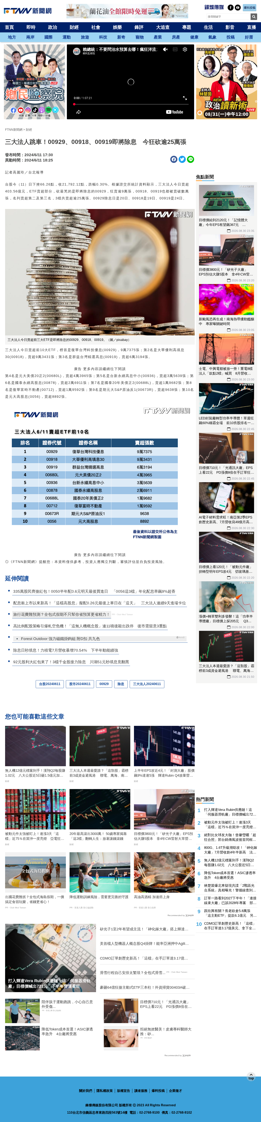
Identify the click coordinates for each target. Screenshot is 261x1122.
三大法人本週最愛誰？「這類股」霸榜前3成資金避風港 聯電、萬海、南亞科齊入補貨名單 (99, 773)
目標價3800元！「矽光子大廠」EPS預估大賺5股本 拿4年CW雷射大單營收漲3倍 (163, 836)
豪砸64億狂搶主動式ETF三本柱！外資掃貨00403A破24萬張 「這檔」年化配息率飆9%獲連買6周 (143, 987)
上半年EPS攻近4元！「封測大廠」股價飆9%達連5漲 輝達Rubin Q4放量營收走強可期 (164, 773)
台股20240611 (49, 684)
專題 (186, 27)
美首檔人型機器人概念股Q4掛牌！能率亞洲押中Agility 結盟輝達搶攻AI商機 (145, 944)
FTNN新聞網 (13, 129)
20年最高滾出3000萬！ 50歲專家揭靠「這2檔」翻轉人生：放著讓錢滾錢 (98, 836)
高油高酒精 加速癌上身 (152, 897)
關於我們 (85, 1090)
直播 (251, 27)
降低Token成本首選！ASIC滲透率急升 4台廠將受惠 (67, 1031)
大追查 (163, 27)
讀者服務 (140, 1090)
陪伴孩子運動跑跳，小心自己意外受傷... (67, 1004)
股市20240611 (80, 684)
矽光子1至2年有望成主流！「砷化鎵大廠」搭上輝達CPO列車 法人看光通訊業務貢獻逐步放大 (142, 929)
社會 (95, 27)
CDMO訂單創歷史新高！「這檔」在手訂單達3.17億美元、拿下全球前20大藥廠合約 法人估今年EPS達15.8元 (144, 958)
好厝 (249, 37)
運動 (67, 37)
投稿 (231, 37)
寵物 (140, 37)
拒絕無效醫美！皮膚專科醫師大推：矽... (165, 1031)
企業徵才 (175, 1090)
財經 (74, 27)
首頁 (9, 27)
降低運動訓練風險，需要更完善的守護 (99, 897)
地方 (12, 37)
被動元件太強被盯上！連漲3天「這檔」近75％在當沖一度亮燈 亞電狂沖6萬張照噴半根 (34, 836)
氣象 (212, 37)
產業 (158, 37)
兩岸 (30, 37)
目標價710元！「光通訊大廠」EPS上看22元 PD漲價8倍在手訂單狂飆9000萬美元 (166, 1004)
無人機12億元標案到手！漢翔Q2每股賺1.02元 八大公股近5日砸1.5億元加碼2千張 (35, 773)
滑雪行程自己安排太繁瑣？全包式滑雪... (132, 973)
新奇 (121, 37)
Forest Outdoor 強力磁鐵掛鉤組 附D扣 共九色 (60, 639)
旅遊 (85, 37)
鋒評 (139, 27)
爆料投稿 (158, 1090)
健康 (194, 37)
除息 (121, 684)
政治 (52, 27)
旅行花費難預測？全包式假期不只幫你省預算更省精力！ (61, 614)
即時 (31, 27)
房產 (176, 37)
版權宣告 (123, 1090)
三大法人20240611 (147, 684)
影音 (230, 27)
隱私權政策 (104, 1090)
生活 (208, 27)
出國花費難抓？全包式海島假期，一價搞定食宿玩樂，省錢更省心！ (34, 899)
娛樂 (117, 27)
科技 (103, 37)
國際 (48, 37)
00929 (104, 684)
